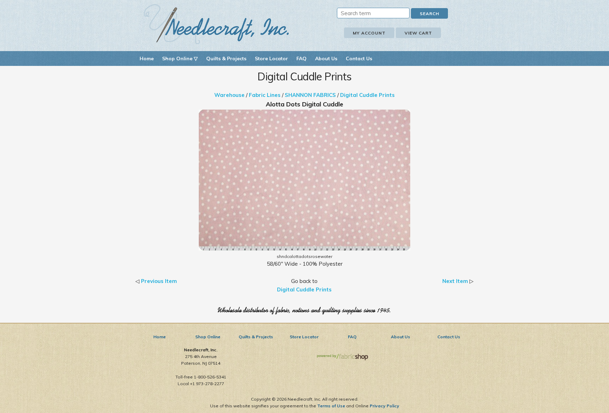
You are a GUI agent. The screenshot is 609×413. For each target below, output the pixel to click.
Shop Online (207, 336)
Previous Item (159, 281)
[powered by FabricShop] (342, 357)
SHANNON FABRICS (310, 95)
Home (147, 58)
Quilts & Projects (226, 58)
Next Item (455, 281)
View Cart (418, 33)
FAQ (301, 58)
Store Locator (271, 58)
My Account (369, 33)
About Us (326, 58)
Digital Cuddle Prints (367, 95)
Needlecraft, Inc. (216, 24)
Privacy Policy (384, 405)
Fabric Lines (265, 95)
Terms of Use (331, 405)
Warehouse (229, 95)
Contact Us (359, 58)
